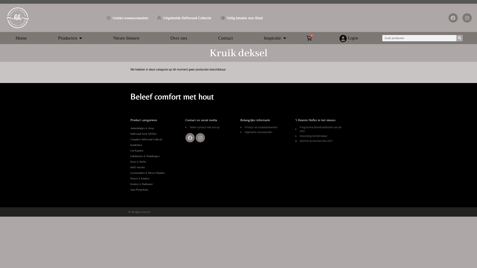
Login (353, 37)
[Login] (343, 38)
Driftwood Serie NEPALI (143, 133)
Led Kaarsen (136, 150)
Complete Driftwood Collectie (146, 139)
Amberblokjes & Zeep (142, 128)
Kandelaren (136, 144)
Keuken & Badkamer (141, 184)
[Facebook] (453, 18)
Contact (225, 38)
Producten (67, 38)
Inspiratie (272, 38)
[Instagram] (467, 18)
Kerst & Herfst (138, 161)
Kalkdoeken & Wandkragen (144, 156)
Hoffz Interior (137, 167)
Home (21, 38)
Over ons (178, 38)
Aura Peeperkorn (139, 189)
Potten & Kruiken (139, 178)
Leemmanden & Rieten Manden (147, 172)
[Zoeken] (459, 38)
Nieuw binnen (126, 38)
